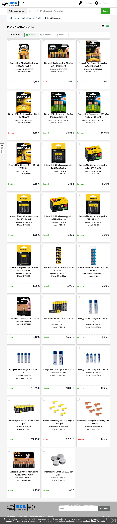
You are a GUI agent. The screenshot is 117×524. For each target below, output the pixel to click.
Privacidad (11, 517)
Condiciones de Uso (36, 517)
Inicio (12, 18)
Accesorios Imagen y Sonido (29, 18)
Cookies (50, 517)
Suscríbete (104, 508)
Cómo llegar (22, 517)
